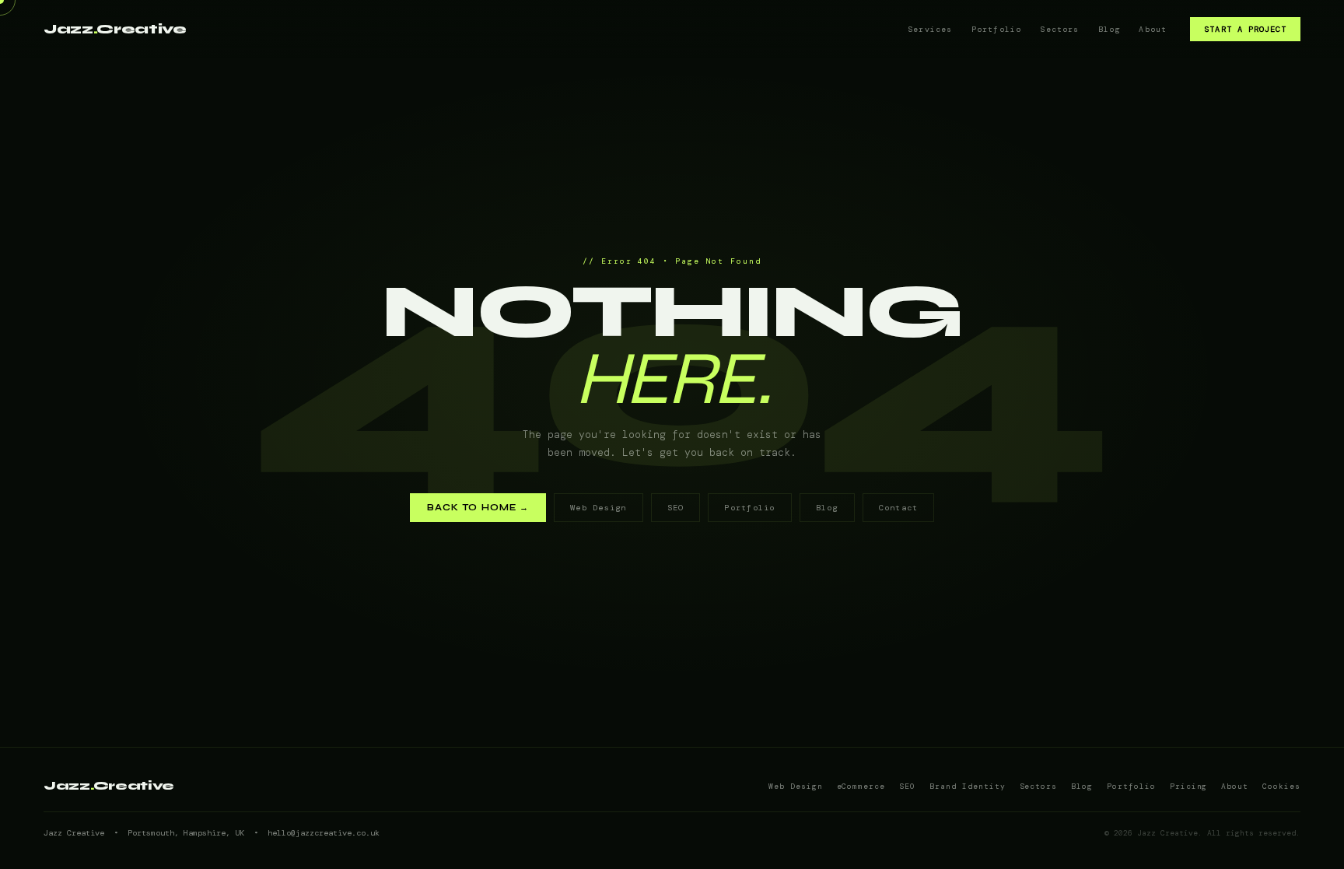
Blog (1109, 29)
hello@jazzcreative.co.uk (324, 833)
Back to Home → (478, 508)
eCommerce (861, 786)
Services (930, 29)
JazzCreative (115, 29)
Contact (899, 508)
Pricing (1189, 786)
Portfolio (996, 29)
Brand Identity (967, 786)
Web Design (598, 508)
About (1153, 29)
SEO (675, 508)
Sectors (1059, 29)
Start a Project (1245, 29)
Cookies (1281, 786)
